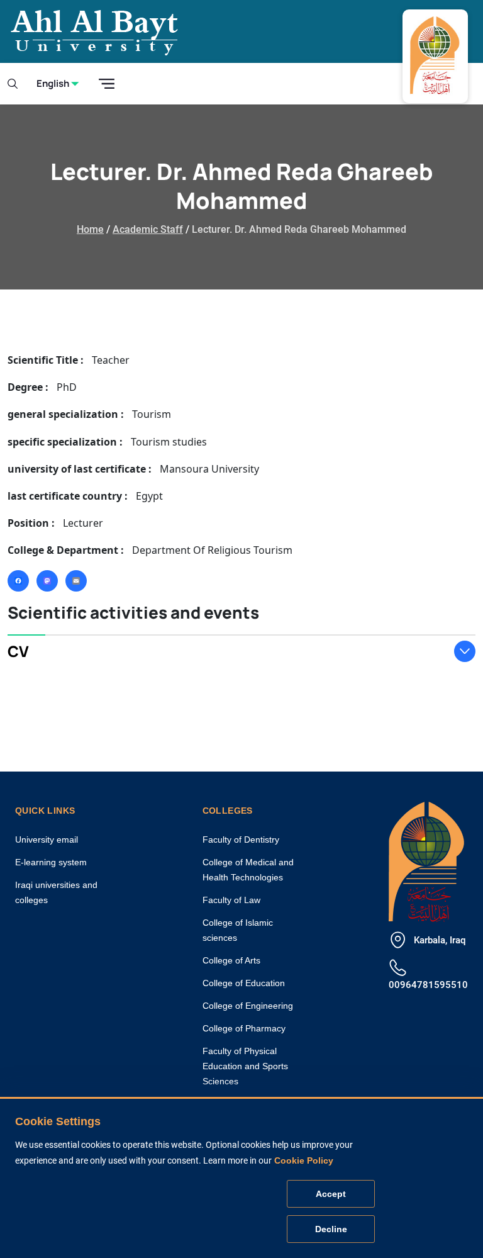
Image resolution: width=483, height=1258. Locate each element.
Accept (331, 1194)
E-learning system (51, 862)
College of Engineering (248, 1006)
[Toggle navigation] (106, 84)
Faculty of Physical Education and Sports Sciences (245, 1066)
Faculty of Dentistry (241, 839)
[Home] (426, 860)
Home (90, 229)
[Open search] (13, 84)
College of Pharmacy (244, 1028)
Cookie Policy (303, 1160)
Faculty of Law (231, 900)
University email (46, 839)
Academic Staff (148, 229)
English (52, 83)
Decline (331, 1229)
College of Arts (231, 960)
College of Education (244, 983)
